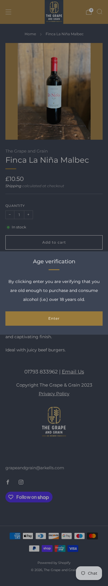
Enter (54, 318)
